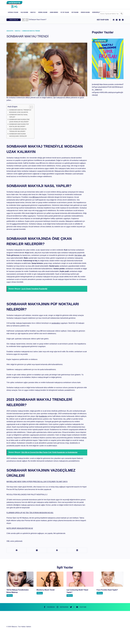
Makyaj (33, 12)
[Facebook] (113, 20)
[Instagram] (119, 20)
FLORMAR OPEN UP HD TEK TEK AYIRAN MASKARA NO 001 (29, 513)
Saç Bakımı (24, 12)
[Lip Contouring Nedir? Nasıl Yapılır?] (80, 579)
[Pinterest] (57, 550)
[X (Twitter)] (116, 20)
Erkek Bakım (85, 12)
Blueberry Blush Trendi (45, 590)
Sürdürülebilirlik (98, 12)
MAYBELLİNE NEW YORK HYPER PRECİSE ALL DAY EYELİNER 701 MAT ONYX (37, 481)
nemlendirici (55, 323)
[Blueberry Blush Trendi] (50, 579)
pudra (14, 224)
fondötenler (43, 416)
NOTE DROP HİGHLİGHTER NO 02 (19, 528)
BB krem (35, 197)
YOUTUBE (83, 607)
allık (84, 255)
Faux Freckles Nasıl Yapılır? (107, 590)
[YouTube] (123, 20)
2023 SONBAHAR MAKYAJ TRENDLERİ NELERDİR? (18, 130)
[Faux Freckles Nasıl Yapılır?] (110, 579)
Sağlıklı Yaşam (13, 12)
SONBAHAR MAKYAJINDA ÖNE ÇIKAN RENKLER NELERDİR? (19, 121)
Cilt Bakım (74, 12)
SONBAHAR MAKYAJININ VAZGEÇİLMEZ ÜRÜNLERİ (18, 135)
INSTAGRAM (64, 607)
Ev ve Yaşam (65, 12)
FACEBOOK (51, 607)
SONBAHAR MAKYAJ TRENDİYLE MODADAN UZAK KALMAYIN (20, 111)
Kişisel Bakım (42, 12)
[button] (23, 20)
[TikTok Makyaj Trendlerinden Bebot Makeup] (20, 579)
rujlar (41, 210)
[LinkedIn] (77, 550)
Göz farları (78, 255)
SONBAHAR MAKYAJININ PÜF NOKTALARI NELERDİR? (19, 125)
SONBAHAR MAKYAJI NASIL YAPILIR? (18, 116)
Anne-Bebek (54, 12)
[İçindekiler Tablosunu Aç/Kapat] (30, 107)
